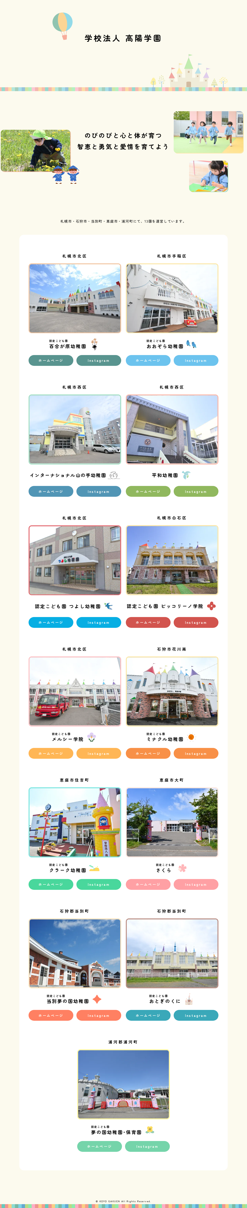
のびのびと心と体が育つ (124, 135)
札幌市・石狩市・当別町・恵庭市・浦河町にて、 (102, 221)
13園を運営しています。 (166, 221)
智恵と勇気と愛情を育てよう (123, 146)
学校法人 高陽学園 (123, 37)
